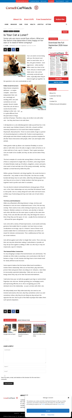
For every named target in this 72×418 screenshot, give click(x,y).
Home (6, 24)
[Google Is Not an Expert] (10, 328)
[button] (68, 398)
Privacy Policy (61, 404)
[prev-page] (5, 339)
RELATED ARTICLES (10, 320)
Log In (67, 1)
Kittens (48, 24)
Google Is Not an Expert (9, 334)
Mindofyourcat (22, 332)
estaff (6, 45)
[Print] (5, 49)
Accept (48, 411)
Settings (43, 414)
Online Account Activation (58, 104)
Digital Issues (58, 82)
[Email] (9, 49)
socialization (16, 31)
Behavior (14, 24)
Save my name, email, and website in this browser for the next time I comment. (20, 378)
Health (32, 24)
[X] (17, 49)
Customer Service (34, 1)
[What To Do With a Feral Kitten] (39, 328)
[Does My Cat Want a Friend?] (24, 328)
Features (10, 28)
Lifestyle (40, 24)
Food (26, 24)
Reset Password (60, 1)
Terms (43, 404)
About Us (53, 93)
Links (51, 99)
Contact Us (53, 101)
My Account (43, 1)
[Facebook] (13, 49)
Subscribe (58, 79)
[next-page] (7, 339)
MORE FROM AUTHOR (24, 320)
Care (20, 24)
